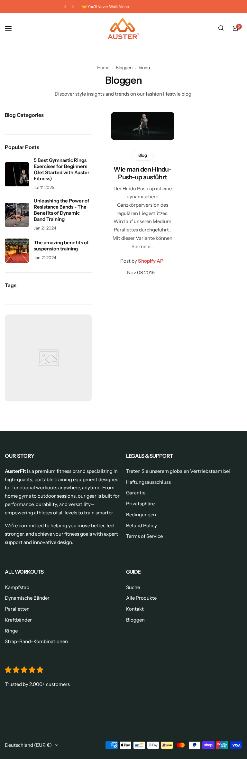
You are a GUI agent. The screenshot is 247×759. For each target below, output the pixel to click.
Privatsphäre (140, 504)
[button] (65, 6)
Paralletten (17, 609)
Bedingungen (141, 514)
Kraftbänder (18, 620)
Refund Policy (141, 525)
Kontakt (135, 609)
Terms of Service (144, 536)
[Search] (221, 28)
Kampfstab (17, 587)
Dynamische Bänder (27, 598)
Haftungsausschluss (148, 482)
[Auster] (123, 28)
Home (103, 67)
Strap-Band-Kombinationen (36, 641)
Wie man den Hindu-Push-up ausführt (142, 173)
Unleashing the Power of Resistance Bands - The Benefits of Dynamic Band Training (61, 210)
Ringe (11, 631)
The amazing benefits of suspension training (61, 245)
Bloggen (124, 67)
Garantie (135, 493)
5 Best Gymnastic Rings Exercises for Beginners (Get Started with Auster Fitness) (61, 169)
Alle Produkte (141, 598)
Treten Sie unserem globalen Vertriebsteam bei (178, 471)
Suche (133, 587)
